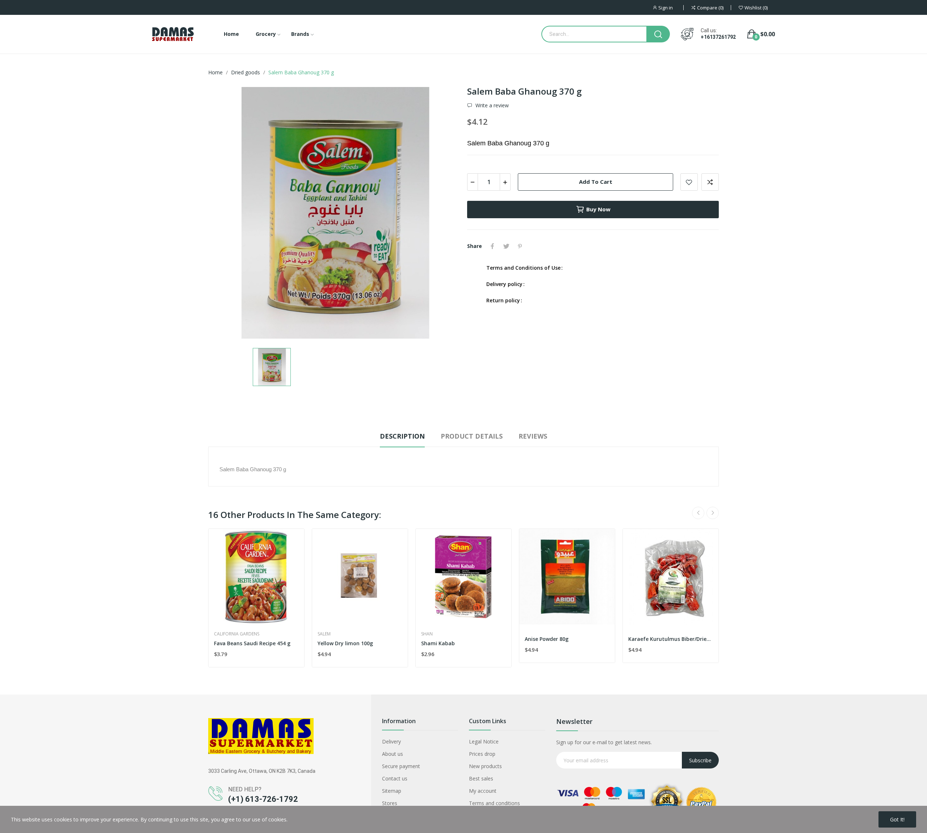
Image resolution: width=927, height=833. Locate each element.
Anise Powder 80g (547, 638)
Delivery (391, 741)
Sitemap (391, 790)
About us (392, 753)
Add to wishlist (689, 182)
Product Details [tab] (472, 436)
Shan (427, 634)
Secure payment (401, 766)
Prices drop (482, 753)
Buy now (598, 209)
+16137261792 (718, 37)
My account (482, 790)
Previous (698, 513)
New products (485, 766)
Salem (324, 634)
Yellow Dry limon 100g (345, 643)
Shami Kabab (438, 643)
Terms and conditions (494, 803)
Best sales (481, 778)
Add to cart (595, 181)
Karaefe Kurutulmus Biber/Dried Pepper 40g (670, 638)
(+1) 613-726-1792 (263, 799)
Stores (389, 803)
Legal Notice (484, 741)
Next (712, 513)
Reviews (533, 436)
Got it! (897, 819)
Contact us (394, 778)
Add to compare (710, 182)
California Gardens (236, 634)
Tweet (506, 246)
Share (492, 246)
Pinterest (520, 246)
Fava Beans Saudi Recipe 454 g (252, 643)
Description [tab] (402, 436)
